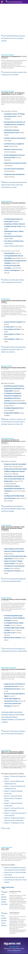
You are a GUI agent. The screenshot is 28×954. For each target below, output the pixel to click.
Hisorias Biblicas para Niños (8, 667)
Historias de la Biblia (6, 847)
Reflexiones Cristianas (7, 438)
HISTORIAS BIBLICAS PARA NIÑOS (12, 715)
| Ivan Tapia (14, 226)
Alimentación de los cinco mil (14, 877)
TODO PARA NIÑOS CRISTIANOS (11, 712)
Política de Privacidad (18, 948)
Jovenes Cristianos (6, 525)
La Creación (8, 875)
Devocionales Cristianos (7, 54)
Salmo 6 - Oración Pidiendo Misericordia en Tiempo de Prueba (13, 798)
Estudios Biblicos (5, 299)
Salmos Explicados (6, 750)
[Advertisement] (14, 18)
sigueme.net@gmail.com (14, 950)
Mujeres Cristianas (6, 597)
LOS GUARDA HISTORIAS (9, 717)
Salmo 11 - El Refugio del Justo (14, 823)
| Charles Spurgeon (13, 441)
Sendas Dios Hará (15, 891)
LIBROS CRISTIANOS (7, 887)
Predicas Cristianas (6, 201)
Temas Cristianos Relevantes (13, 246)
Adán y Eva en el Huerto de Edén (15, 872)
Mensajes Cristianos (6, 366)
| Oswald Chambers (14, 57)
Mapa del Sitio (8, 948)
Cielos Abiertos (14, 913)
